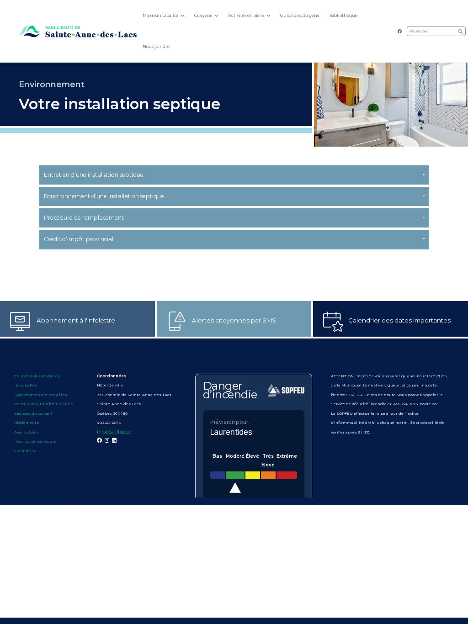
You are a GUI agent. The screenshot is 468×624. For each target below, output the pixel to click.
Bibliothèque (343, 15)
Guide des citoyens (299, 15)
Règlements (26, 422)
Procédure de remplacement (84, 217)
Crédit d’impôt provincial (78, 239)
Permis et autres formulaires (43, 404)
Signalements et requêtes (40, 394)
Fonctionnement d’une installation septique (104, 196)
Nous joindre (156, 46)
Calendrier (25, 451)
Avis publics (26, 432)
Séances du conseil (33, 413)
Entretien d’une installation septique (94, 174)
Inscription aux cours (35, 441)
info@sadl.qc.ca (114, 432)
